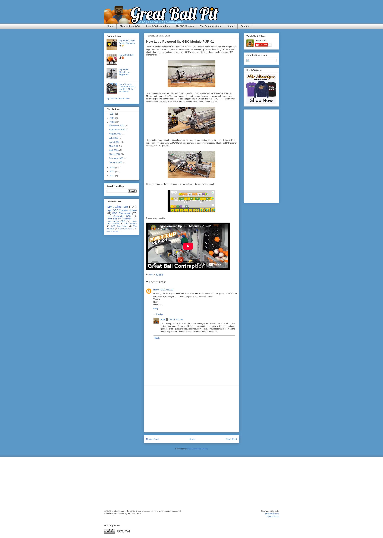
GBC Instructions (119, 226)
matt (163, 319)
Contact (245, 26)
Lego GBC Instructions (158, 26)
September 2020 (117, 129)
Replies (159, 314)
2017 (112, 175)
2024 (112, 114)
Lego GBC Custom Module (122, 210)
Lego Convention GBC (119, 216)
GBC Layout (130, 223)
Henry (156, 290)
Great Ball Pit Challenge (119, 218)
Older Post (231, 439)
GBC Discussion (121, 213)
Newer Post (152, 439)
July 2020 (114, 138)
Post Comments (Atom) (197, 449)
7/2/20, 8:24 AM (176, 319)
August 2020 (115, 134)
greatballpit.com (272, 514)
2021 (112, 118)
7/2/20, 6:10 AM (166, 290)
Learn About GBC (116, 221)
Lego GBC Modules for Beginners (124, 72)
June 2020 (114, 142)
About (231, 26)
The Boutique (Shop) (211, 26)
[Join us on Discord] (261, 61)
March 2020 (115, 154)
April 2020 (114, 150)
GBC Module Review (126, 229)
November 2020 (117, 125)
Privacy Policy (272, 516)
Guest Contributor (113, 231)
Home (110, 26)
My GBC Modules (185, 26)
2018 (112, 171)
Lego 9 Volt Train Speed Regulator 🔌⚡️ (127, 43)
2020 (112, 122)
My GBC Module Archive (118, 98)
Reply (155, 308)
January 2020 (116, 162)
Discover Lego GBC (130, 26)
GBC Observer (117, 207)
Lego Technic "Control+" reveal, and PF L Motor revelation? (127, 88)
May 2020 (114, 146)
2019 (112, 167)
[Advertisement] (191, 409)
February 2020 (116, 158)
